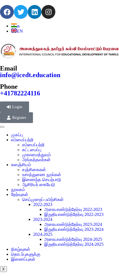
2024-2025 (42, 234)
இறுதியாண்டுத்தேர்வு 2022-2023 (74, 214)
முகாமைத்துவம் (36, 154)
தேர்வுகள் (19, 194)
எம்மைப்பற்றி (22, 139)
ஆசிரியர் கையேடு (38, 184)
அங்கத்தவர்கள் (36, 159)
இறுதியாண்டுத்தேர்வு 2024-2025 (74, 244)
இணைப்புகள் (23, 259)
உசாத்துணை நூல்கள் (41, 174)
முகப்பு (17, 134)
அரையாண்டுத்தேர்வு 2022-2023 (73, 209)
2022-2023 (42, 204)
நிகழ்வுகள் (20, 249)
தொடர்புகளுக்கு (25, 254)
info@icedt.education (30, 75)
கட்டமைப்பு (31, 149)
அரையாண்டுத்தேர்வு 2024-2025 (73, 239)
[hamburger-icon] (2, 127)
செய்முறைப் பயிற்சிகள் (43, 199)
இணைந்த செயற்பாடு (41, 179)
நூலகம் (18, 189)
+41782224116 (20, 93)
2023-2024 (42, 219)
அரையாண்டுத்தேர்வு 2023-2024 (73, 224)
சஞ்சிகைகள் (34, 169)
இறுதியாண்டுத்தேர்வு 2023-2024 (74, 229)
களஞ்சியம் (21, 164)
